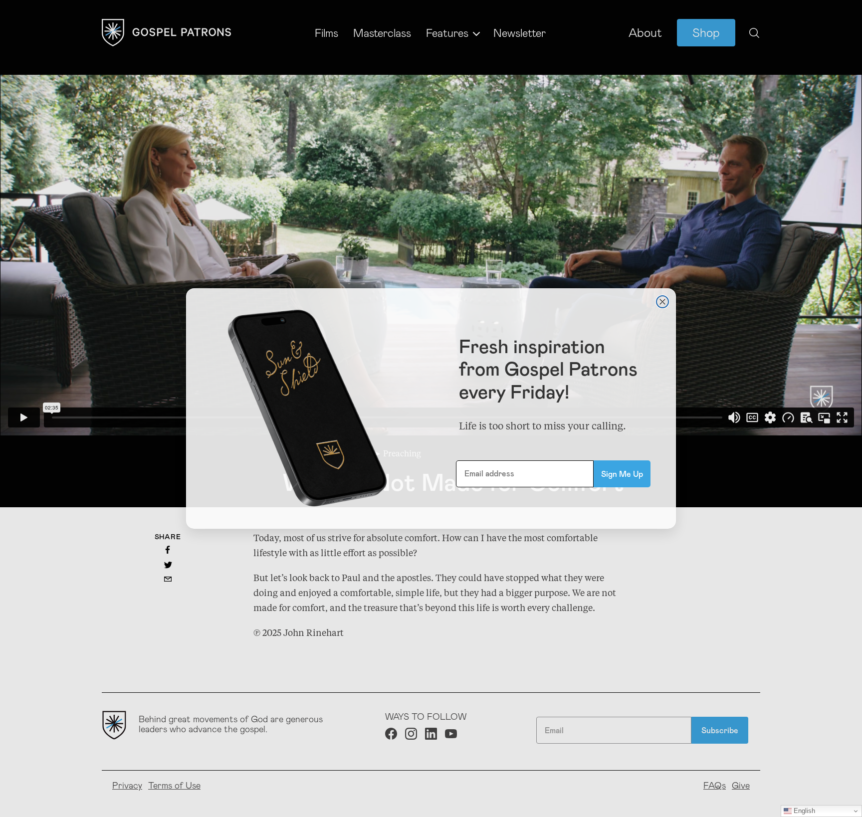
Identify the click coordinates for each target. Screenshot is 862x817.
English (803, 811)
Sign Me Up (622, 473)
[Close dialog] (662, 302)
